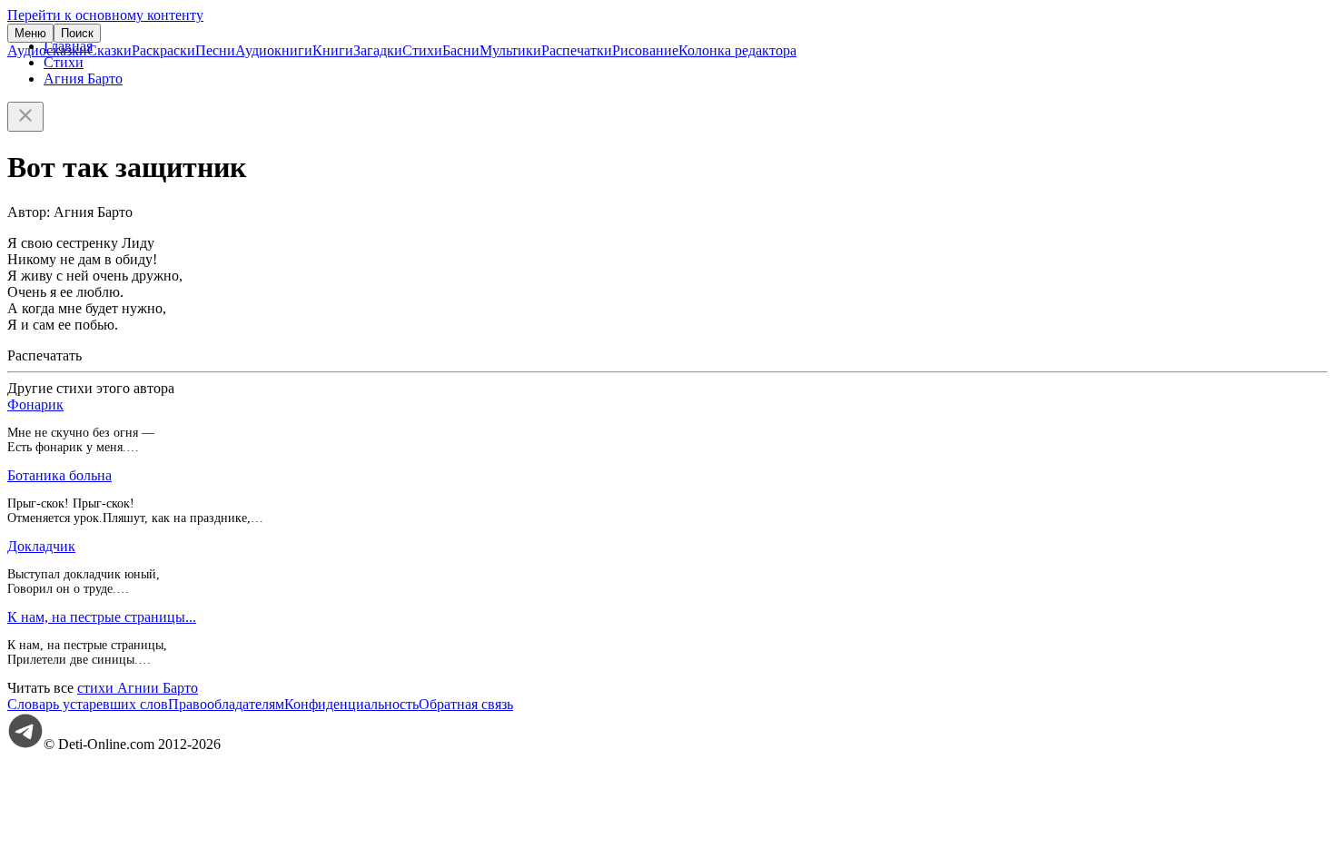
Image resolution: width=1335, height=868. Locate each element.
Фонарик (35, 404)
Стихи (422, 50)
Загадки (377, 50)
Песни (215, 50)
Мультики (510, 50)
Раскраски (163, 50)
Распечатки (576, 50)
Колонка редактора (737, 50)
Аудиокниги (273, 50)
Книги (332, 50)
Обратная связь (466, 704)
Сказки (109, 50)
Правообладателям (226, 704)
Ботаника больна (59, 475)
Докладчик (41, 546)
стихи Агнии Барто (137, 687)
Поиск (77, 33)
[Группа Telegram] (25, 744)
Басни (461, 50)
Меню (30, 33)
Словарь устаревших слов (87, 704)
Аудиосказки (47, 50)
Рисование (645, 50)
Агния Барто (83, 78)
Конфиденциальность (351, 704)
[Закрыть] (25, 117)
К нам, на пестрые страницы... (101, 617)
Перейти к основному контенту (105, 15)
